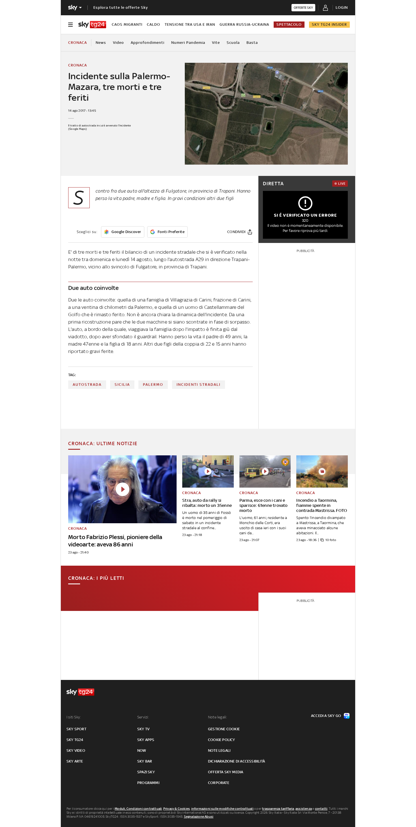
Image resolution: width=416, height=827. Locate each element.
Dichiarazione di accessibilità (236, 761)
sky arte (75, 761)
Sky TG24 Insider (329, 24)
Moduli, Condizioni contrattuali (138, 809)
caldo (153, 24)
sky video (76, 750)
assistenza (303, 809)
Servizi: (143, 717)
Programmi (148, 783)
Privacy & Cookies (176, 809)
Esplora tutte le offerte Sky (120, 7)
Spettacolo (289, 24)
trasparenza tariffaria (278, 809)
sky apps (146, 740)
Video (118, 42)
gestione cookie (224, 729)
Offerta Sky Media (225, 772)
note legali (219, 750)
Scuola (233, 42)
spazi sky (146, 772)
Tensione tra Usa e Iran (190, 24)
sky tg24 (75, 740)
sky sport (76, 729)
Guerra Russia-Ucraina (244, 24)
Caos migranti (127, 24)
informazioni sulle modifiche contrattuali (222, 809)
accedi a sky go (326, 716)
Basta (252, 42)
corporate (218, 783)
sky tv (143, 729)
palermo (153, 384)
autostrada (87, 384)
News (101, 42)
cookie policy (221, 740)
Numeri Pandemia (188, 42)
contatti (321, 809)
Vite (216, 42)
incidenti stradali (198, 384)
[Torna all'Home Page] (92, 24)
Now (141, 750)
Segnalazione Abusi (199, 817)
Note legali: (217, 717)
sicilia (122, 384)
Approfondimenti (147, 42)
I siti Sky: (74, 717)
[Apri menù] (70, 24)
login (342, 7)
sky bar (144, 761)
